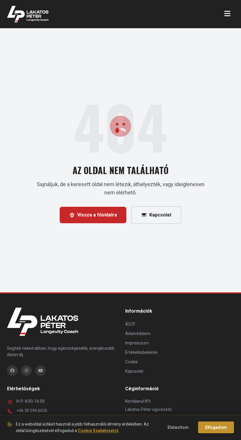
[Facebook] (12, 370)
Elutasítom (178, 427)
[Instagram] (26, 370)
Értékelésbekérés (141, 352)
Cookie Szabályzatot (98, 430)
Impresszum (137, 343)
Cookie (131, 361)
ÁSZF (130, 324)
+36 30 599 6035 (31, 410)
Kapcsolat (160, 215)
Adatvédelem (137, 333)
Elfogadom (216, 427)
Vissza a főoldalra (97, 215)
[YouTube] (40, 370)
